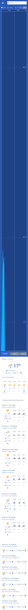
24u (25, 7)
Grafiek (5, 354)
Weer (22, 354)
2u (20, 7)
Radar (14, 354)
